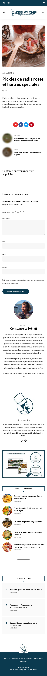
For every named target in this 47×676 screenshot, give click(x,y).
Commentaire (6, 218)
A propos (7, 658)
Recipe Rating (6, 212)
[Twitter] (26, 124)
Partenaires (38, 658)
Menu (42, 12)
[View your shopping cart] (43, 3)
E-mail (4, 254)
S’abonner (23, 662)
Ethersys (26, 667)
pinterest (8, 3)
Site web (4, 267)
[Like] (15, 124)
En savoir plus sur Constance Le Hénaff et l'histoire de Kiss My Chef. (23, 375)
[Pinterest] (31, 124)
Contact (29, 658)
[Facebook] (20, 124)
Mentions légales (18, 658)
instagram (3, 3)
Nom (4, 241)
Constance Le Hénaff (23, 328)
